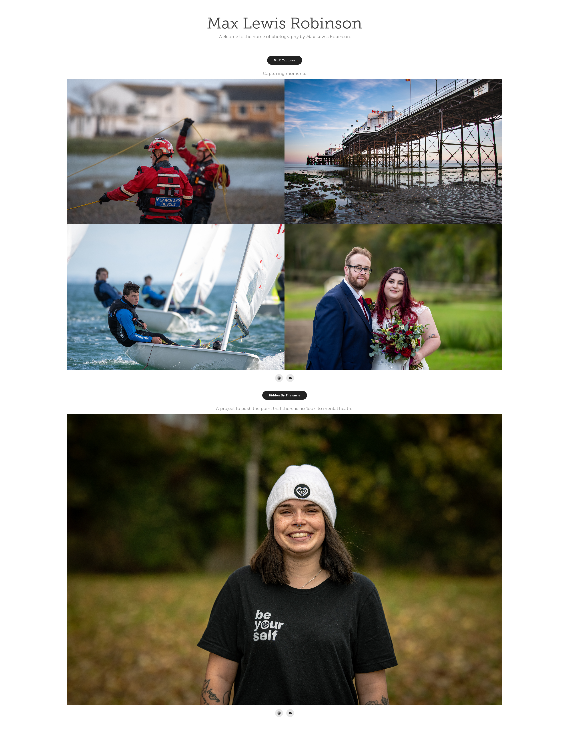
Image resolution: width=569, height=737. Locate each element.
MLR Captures (284, 60)
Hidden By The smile (284, 395)
